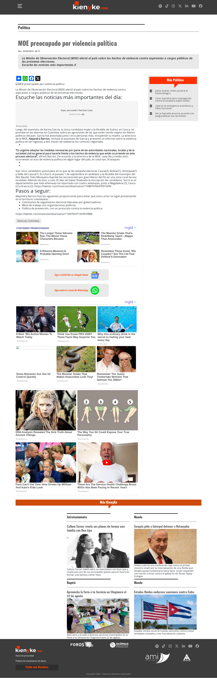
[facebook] (200, 6)
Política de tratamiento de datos (31, 661)
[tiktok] (167, 6)
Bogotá (71, 583)
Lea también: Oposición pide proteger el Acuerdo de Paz (55, 144)
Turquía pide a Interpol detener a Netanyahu (161, 526)
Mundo (138, 517)
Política (24, 28)
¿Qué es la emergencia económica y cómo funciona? (174, 107)
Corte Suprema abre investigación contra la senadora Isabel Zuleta (173, 99)
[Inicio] (90, 6)
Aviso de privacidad (25, 655)
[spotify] (160, 6)
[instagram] (173, 6)
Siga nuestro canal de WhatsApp (71, 290)
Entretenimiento (77, 517)
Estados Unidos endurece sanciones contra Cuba (164, 592)
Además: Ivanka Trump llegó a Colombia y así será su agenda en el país (64, 165)
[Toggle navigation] (20, 6)
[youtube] (194, 6)
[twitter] (180, 6)
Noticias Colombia (28, 221)
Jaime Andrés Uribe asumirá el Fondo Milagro (171, 92)
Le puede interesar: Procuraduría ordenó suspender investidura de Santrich (67, 162)
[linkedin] (186, 6)
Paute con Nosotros (37, 667)
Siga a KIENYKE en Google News (71, 274)
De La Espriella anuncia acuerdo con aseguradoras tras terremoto (174, 114)
